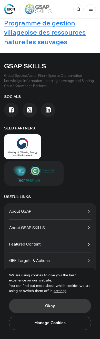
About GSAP (20, 211)
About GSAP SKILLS (27, 227)
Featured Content (25, 244)
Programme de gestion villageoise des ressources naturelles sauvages (45, 32)
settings (60, 290)
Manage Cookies (50, 323)
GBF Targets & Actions (29, 260)
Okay (50, 306)
